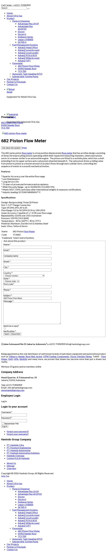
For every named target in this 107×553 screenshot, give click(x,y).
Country (8, 272)
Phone (7, 289)
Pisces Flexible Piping (81, 356)
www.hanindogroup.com (12, 390)
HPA (16, 359)
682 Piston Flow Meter (12, 122)
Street (7, 261)
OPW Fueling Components (56, 356)
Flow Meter (29, 231)
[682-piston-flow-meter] (14, 133)
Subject (7, 295)
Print (24, 147)
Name (7, 244)
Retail (9, 92)
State (6, 278)
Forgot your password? (18, 431)
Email (6, 250)
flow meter (27, 153)
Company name (10, 255)
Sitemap (10, 465)
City (6, 267)
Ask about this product (11, 148)
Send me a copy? (11, 325)
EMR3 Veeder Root (10, 125)
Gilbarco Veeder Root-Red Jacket (25, 356)
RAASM (23, 359)
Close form (15, 334)
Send (6, 334)
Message (8, 301)
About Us (11, 463)
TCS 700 (5, 127)
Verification (9, 331)
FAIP (10, 359)
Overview (11, 468)
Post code (8, 284)
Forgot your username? (18, 434)
